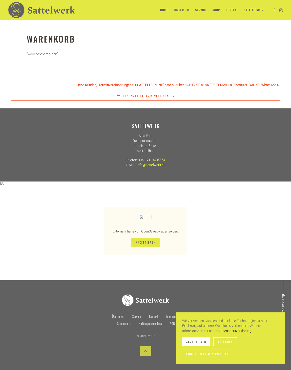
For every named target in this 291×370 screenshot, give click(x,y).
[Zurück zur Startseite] (41, 10)
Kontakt (232, 10)
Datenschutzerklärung (235, 331)
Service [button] (200, 10)
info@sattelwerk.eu (151, 165)
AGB (172, 323)
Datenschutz (123, 323)
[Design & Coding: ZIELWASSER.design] (283, 306)
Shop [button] (216, 10)
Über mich (181, 10)
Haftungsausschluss (150, 323)
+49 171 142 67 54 (152, 160)
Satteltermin (253, 10)
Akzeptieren (146, 242)
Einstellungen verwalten (207, 354)
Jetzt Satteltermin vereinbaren (148, 96)
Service (136, 316)
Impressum (172, 316)
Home (164, 10)
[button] (145, 351)
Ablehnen (225, 342)
